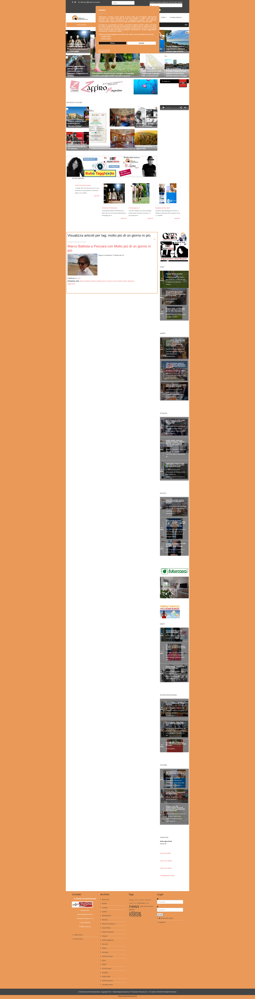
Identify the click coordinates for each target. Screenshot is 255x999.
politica (104, 905)
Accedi (160, 908)
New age (105, 945)
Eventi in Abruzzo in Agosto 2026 (144, 147)
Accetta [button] (141, 43)
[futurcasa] (174, 575)
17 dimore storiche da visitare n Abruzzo (106, 149)
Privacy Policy (78, 932)
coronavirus (141, 893)
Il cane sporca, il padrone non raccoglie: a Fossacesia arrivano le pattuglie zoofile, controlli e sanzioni (113, 74)
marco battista (86, 281)
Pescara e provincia (108, 917)
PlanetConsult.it (131, 989)
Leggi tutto (97, 218)
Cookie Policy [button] (106, 36)
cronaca (104, 901)
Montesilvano (106, 909)
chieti (136, 893)
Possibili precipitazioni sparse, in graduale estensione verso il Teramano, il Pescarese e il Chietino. (77, 71)
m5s (135, 896)
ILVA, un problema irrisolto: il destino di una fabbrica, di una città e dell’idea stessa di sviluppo (176, 72)
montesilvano (141, 896)
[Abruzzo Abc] (174, 599)
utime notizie (123, 281)
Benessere (105, 893)
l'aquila (131, 896)
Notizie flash (106, 970)
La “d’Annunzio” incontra (137, 208)
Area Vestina (106, 921)
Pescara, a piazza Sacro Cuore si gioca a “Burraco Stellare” (77, 123)
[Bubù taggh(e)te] (112, 166)
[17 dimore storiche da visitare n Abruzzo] (112, 128)
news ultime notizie (146, 899)
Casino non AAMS (165, 846)
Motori (104, 958)
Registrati (162, 915)
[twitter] (75, 2)
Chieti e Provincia (108, 925)
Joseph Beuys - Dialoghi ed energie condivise (145, 124)
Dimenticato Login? (166, 911)
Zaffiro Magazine (107, 933)
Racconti (105, 937)
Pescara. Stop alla (108, 208)
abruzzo (131, 893)
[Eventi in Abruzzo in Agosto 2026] (146, 139)
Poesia (104, 941)
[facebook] (72, 2)
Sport (163, 17)
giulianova (148, 893)
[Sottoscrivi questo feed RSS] (154, 239)
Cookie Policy (77, 928)
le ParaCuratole (176, 17)
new (148, 896)
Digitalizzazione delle (82, 208)
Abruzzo (105, 913)
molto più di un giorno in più (107, 281)
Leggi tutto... (72, 284)
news (94, 281)
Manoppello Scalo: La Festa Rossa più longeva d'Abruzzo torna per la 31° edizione (77, 145)
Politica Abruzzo (107, 974)
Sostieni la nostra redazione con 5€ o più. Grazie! (166, 2)
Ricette (104, 897)
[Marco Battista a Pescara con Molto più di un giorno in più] (82, 264)
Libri (78, 278)
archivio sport (106, 962)
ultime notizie (135, 907)
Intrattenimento (107, 978)
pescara (131, 281)
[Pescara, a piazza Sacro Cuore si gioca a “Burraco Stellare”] (77, 116)
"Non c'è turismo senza (163, 185)
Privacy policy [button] (106, 38)
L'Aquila (104, 929)
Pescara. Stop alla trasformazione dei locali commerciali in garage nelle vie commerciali (151, 72)
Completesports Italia (167, 869)
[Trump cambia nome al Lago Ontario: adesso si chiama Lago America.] (177, 41)
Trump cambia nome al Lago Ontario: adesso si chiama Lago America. (175, 48)
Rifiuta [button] (112, 43)
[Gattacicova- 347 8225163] (174, 246)
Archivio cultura (107, 949)
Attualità (105, 966)
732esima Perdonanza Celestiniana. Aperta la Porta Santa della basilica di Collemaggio (77, 47)
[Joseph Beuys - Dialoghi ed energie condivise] (146, 116)
